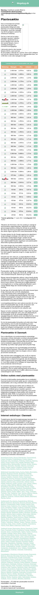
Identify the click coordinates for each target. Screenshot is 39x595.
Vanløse (33, 577)
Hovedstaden (5, 554)
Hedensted (4, 478)
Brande (15, 473)
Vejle (2, 495)
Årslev (23, 525)
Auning (22, 472)
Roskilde (15, 572)
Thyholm (4, 493)
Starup (3, 519)
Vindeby (24, 524)
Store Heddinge (25, 544)
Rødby (31, 541)
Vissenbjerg (32, 524)
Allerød (20, 554)
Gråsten (14, 507)
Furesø (26, 530)
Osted (7, 541)
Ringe (24, 515)
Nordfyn (3, 514)
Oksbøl (3, 515)
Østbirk (27, 496)
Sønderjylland (13, 520)
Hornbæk (19, 565)
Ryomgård (20, 486)
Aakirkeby (27, 578)
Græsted (34, 562)
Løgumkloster (28, 511)
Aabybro (12, 469)
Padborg (14, 515)
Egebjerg (4, 475)
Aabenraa (17, 525)
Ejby (32, 504)
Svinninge (31, 546)
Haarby (10, 509)
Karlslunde (23, 535)
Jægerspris (31, 567)
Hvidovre (4, 567)
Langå (14, 483)
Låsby (9, 485)
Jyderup (29, 533)
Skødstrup (9, 490)
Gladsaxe (10, 562)
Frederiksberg (27, 559)
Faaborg (24, 506)
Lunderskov (20, 511)
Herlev (3, 565)
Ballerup (3, 556)
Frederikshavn (17, 459)
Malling (13, 485)
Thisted (7, 467)
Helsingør (33, 564)
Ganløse (23, 561)
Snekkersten (22, 575)
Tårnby (8, 577)
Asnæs (9, 528)
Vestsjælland (31, 548)
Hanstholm (14, 461)
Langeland (4, 511)
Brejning (22, 502)
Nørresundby (15, 464)
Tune (19, 548)
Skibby (14, 574)
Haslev (28, 531)
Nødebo (9, 572)
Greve (9, 531)
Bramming (16, 502)
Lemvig (19, 483)
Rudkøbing (30, 515)
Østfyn (12, 525)
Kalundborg (10, 535)
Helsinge (26, 564)
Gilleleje (3, 562)
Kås (16, 462)
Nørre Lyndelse (17, 514)
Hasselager (27, 477)
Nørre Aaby (26, 514)
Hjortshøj (24, 478)
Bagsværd (32, 554)
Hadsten (9, 477)
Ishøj (25, 567)
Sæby (3, 467)
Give (31, 475)
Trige (19, 493)
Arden (11, 457)
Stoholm (3, 491)
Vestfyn (18, 524)
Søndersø (22, 520)
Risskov (11, 486)
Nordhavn (32, 570)
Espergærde (5, 559)
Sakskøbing (11, 543)
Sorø (7, 544)
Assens (14, 501)
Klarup (12, 462)
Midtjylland (4, 472)
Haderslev (27, 507)
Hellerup (19, 564)
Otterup (8, 515)
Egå (9, 475)
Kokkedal (19, 569)
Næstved (27, 540)
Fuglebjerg (20, 530)
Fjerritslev (8, 459)
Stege (12, 544)
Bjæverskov (16, 528)
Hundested (33, 565)
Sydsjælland (13, 548)
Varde (9, 524)
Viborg (15, 495)
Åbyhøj (3, 498)
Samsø (3, 488)
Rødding (4, 517)
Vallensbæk (26, 577)
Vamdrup (4, 524)
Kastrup (3, 569)
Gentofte (30, 561)
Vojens (3, 525)
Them (27, 491)
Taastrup (14, 577)
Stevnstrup (29, 490)
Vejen (14, 524)
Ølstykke (20, 578)
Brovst (16, 457)
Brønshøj (4, 557)
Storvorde (11, 465)
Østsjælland (5, 551)
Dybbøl (22, 504)
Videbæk (29, 495)
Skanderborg (27, 488)
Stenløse (30, 575)
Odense (33, 514)
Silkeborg (19, 488)
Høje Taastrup (12, 567)
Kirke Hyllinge (5, 536)
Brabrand (10, 473)
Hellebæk (13, 564)
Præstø (12, 541)
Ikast (14, 482)
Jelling (15, 509)
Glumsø (3, 531)
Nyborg (9, 514)
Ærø (7, 525)
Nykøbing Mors (6, 464)
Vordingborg (28, 549)
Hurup (8, 462)
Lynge (14, 570)
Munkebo (27, 512)
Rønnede (4, 543)
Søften (18, 491)
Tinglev (3, 522)
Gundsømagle (15, 531)
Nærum (3, 572)
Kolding (32, 509)
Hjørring (34, 461)
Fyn (19, 506)
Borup (23, 528)
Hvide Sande (25, 480)
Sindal (29, 464)
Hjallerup (28, 461)
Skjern (3, 490)
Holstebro (31, 478)
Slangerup (4, 575)
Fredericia (14, 506)
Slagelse (26, 543)
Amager (25, 554)
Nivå (26, 570)
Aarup (28, 525)
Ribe (19, 515)
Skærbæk (32, 517)
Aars (29, 469)
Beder (27, 472)
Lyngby (9, 570)
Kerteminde (25, 509)
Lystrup (29, 483)
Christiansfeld (10, 504)
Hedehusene (5, 564)
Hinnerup (18, 478)
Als (11, 501)
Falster (35, 528)
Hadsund (4, 461)
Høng (15, 533)
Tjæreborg (9, 522)
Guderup (21, 507)
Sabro (32, 486)
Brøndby (30, 556)
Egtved (28, 504)
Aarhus (8, 498)
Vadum (13, 467)
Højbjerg (33, 480)
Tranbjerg (14, 493)
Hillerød (8, 565)
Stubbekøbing (10, 546)
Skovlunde (21, 574)
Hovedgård (16, 480)
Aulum (17, 472)
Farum (12, 559)
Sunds (14, 491)
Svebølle (24, 546)
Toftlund (16, 522)
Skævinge (28, 574)
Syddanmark (5, 501)
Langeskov (12, 511)
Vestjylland (8, 495)
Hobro (3, 462)
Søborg (3, 577)
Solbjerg (16, 490)
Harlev (21, 477)
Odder (24, 485)
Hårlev (24, 533)
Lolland (26, 536)
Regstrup (18, 541)
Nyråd (21, 540)
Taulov (28, 520)
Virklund (16, 496)
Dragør (20, 557)
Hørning (9, 482)
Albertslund (14, 554)
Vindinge (14, 549)
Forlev (14, 530)
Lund (24, 483)
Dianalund (28, 528)
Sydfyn (19, 519)
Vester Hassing (28, 467)
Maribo (31, 536)
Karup (32, 482)
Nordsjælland (24, 538)
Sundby (18, 546)
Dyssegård (26, 557)
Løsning (3, 485)
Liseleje (3, 570)
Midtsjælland (5, 538)
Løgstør (21, 462)
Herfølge (4, 533)
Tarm (23, 491)
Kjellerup (9, 483)
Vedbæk (3, 578)
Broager (28, 502)
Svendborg (13, 519)
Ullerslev (33, 522)
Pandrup (23, 464)
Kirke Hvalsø (31, 535)
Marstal (8, 512)
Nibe (32, 462)
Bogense (9, 502)
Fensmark (8, 530)
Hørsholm (20, 567)
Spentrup (22, 490)
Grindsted (8, 507)
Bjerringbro (33, 472)
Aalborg (18, 469)
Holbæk (9, 533)
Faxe (2, 530)
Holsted (34, 507)
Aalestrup (25, 469)
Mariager (27, 462)
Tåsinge (27, 522)
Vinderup (10, 496)
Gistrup (29, 459)
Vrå (8, 469)
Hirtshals (22, 461)
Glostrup (16, 562)
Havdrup (34, 531)
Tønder (22, 522)
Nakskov (16, 538)
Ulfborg (29, 493)
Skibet (26, 517)
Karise (17, 535)
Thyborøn (33, 491)
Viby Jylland (22, 495)
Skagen (34, 464)
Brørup (34, 502)
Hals (9, 461)
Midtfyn (21, 512)
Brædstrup (22, 473)
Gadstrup (33, 530)
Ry (16, 486)
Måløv (18, 570)
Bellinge (30, 501)
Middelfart (15, 512)
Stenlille (17, 544)
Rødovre (4, 574)
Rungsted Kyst (31, 572)
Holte (13, 565)
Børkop (3, 504)
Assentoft (12, 472)
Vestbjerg (19, 467)
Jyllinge (3, 535)
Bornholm (23, 556)
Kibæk (3, 483)
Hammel (15, 477)
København (26, 569)
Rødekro (10, 517)
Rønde (27, 486)
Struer (9, 491)
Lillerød (33, 569)
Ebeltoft (28, 473)
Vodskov (3, 469)
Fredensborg (19, 559)
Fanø (8, 506)
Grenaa (3, 477)
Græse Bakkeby (25, 562)
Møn (11, 538)
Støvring (23, 465)
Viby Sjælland (5, 549)
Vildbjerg (4, 496)
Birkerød (10, 556)
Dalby (18, 504)
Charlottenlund (12, 557)
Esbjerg (3, 506)
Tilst (8, 493)
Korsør (13, 536)
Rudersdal (22, 572)
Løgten (34, 483)
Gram (2, 507)
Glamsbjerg (31, 506)
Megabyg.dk (23, 3)
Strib (7, 519)
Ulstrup (34, 493)
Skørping (4, 465)
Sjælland (4, 528)
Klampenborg (11, 569)
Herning (11, 478)
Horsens (10, 480)
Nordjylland (4, 457)
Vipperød (20, 549)
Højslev (3, 482)
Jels (19, 509)
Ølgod (22, 496)
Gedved (26, 475)
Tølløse (24, 548)
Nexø (23, 570)
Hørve (19, 533)
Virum (9, 578)
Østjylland (33, 496)
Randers (29, 485)
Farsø (3, 459)
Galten (21, 475)
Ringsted (25, 541)
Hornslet (3, 480)
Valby (19, 577)
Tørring (23, 493)
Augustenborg (22, 501)
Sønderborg (5, 520)
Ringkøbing (4, 486)
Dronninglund (31, 457)
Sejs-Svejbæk (10, 488)
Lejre (21, 536)
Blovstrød (16, 556)
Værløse (14, 578)
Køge (17, 536)
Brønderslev (22, 457)
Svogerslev (4, 548)
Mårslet (19, 485)
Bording (3, 473)
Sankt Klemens (18, 517)
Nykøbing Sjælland (12, 540)
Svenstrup (30, 465)
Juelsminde (20, 482)
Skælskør (19, 543)
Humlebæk (26, 565)
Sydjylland (26, 519)
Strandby (17, 465)
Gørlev (23, 531)
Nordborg (34, 512)
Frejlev (24, 459)
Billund (3, 502)
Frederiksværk (15, 561)
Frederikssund (5, 561)
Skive (34, 488)
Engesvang (14, 475)
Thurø (33, 520)
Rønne (9, 574)
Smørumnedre (13, 575)
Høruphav (4, 509)
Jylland (26, 482)
